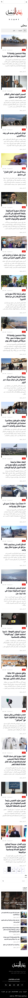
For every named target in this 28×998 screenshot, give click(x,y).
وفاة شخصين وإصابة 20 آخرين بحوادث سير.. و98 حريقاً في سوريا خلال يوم (15, 338)
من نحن (20, 991)
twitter (3, 50)
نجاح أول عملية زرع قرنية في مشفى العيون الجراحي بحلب (14, 256)
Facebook (9, 50)
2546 (19, 871)
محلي (14, 30)
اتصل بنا (3, 991)
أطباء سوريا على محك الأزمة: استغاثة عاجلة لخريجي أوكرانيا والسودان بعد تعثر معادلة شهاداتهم (14, 760)
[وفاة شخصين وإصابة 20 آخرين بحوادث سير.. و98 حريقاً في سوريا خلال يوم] (24, 942)
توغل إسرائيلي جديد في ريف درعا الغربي (14, 135)
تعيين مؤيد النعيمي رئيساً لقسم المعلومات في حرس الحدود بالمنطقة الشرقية (15, 803)
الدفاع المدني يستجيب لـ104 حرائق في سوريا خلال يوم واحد (15, 547)
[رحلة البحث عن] (24, 949)
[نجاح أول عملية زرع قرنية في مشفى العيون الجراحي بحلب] (24, 925)
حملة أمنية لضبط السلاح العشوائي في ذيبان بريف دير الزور (14, 380)
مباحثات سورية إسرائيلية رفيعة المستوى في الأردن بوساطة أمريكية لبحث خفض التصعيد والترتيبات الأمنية (14, 215)
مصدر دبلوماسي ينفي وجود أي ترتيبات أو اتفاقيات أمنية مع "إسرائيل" (15, 718)
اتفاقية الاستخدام (15, 991)
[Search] (3, 881)
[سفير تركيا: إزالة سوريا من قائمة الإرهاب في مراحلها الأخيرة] (24, 917)
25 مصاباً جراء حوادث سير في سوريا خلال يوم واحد (14, 505)
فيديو (9, 991)
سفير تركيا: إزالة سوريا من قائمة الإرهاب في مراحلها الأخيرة (15, 297)
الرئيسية (20, 30)
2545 (14, 871)
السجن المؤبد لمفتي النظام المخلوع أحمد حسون (15, 96)
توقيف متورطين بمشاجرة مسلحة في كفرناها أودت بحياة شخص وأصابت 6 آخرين (14, 423)
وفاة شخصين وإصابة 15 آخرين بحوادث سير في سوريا (14, 55)
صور (6, 991)
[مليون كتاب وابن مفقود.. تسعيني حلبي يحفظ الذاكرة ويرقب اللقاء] (14, 909)
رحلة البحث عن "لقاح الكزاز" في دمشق (14, 173)
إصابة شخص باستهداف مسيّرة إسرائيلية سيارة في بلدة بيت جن (15, 591)
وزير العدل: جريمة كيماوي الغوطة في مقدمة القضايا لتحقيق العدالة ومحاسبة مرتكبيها (15, 848)
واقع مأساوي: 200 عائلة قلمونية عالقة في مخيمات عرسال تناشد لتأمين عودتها (15, 676)
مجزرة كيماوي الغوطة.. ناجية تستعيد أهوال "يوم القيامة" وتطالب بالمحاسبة (14, 635)
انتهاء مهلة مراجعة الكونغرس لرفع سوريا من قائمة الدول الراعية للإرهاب (15, 465)
